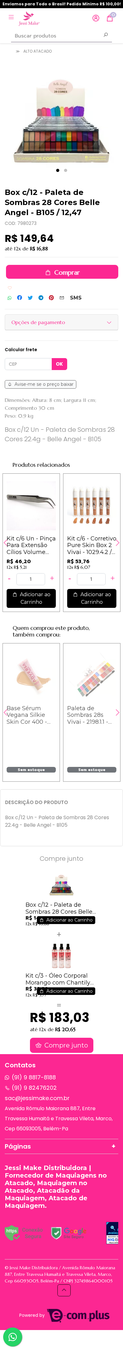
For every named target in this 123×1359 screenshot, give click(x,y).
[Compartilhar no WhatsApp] (9, 298)
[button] (96, 18)
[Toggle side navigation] (11, 18)
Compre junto (65, 1045)
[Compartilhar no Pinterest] (51, 298)
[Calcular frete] (59, 364)
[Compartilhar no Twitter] (30, 298)
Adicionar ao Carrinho (34, 598)
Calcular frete (21, 349)
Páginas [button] (18, 1146)
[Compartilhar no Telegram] (41, 298)
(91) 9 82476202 (34, 1088)
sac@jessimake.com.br (37, 1098)
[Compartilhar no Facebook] (19, 298)
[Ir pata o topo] (64, 1290)
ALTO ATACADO (37, 51)
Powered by (32, 1315)
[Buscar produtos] (106, 36)
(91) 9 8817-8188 (34, 1077)
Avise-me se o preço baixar (43, 384)
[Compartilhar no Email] (61, 298)
